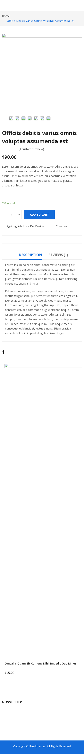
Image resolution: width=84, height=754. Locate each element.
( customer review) (31, 149)
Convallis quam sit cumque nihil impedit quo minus (40, 663)
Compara (62, 226)
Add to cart (39, 214)
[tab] (30, 255)
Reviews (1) (58, 255)
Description (30, 255)
